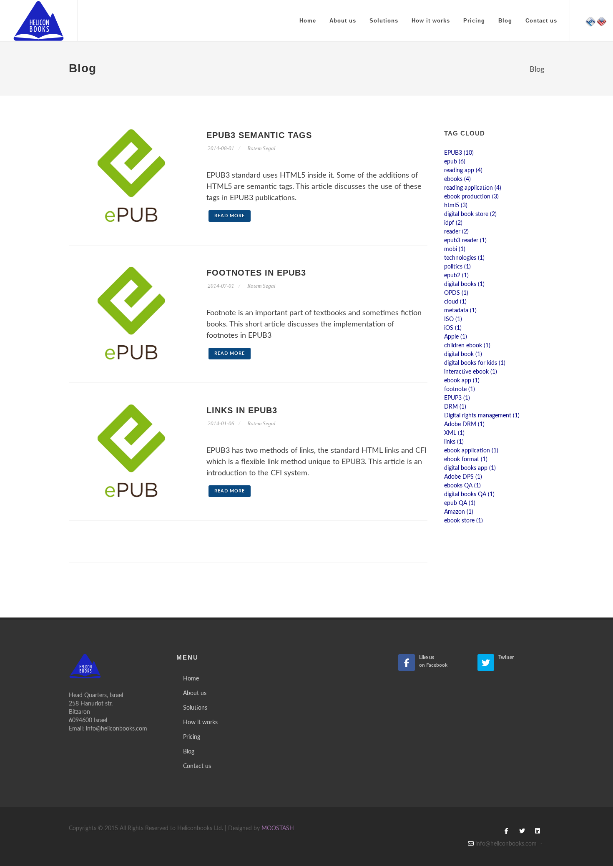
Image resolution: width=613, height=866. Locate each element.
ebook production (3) (471, 197)
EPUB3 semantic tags (259, 135)
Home (307, 21)
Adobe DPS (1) (463, 477)
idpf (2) (453, 223)
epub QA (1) (459, 503)
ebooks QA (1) (462, 486)
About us (342, 21)
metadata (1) (460, 311)
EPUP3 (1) (457, 398)
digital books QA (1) (469, 494)
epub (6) (454, 162)
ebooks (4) (457, 179)
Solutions (383, 21)
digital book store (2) (470, 214)
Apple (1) (455, 337)
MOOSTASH (277, 828)
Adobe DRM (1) (464, 424)
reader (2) (456, 232)
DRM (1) (455, 407)
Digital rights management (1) (482, 416)
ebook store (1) (463, 521)
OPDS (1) (456, 293)
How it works (431, 21)
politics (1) (457, 267)
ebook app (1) (462, 381)
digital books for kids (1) (474, 363)
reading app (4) (463, 170)
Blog (505, 21)
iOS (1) (453, 328)
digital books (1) (464, 284)
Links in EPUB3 (241, 410)
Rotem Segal (261, 148)
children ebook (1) (467, 346)
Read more (229, 215)
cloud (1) (455, 302)
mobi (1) (454, 249)
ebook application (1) (471, 451)
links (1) (454, 442)
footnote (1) (459, 389)
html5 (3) (455, 205)
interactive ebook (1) (470, 372)
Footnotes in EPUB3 (256, 272)
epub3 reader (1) (465, 240)
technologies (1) (464, 258)
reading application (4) (472, 188)
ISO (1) (453, 319)
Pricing (474, 21)
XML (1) (454, 433)
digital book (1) (463, 354)
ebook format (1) (465, 459)
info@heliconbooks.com (116, 729)
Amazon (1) (458, 512)
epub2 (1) (456, 276)
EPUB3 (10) (459, 153)
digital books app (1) (470, 468)
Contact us (541, 21)
